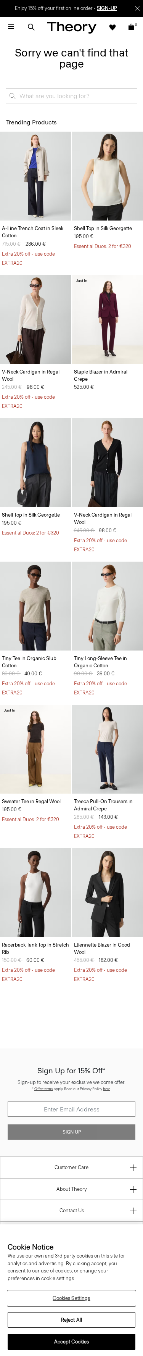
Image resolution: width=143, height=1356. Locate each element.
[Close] (137, 8)
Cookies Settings (71, 1298)
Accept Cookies (71, 1342)
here (106, 1088)
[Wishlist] (112, 27)
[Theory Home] (71, 27)
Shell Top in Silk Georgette (103, 228)
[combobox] (71, 95)
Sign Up (72, 1132)
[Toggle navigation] (11, 27)
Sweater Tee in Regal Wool (31, 801)
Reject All (71, 1320)
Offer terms (43, 1088)
